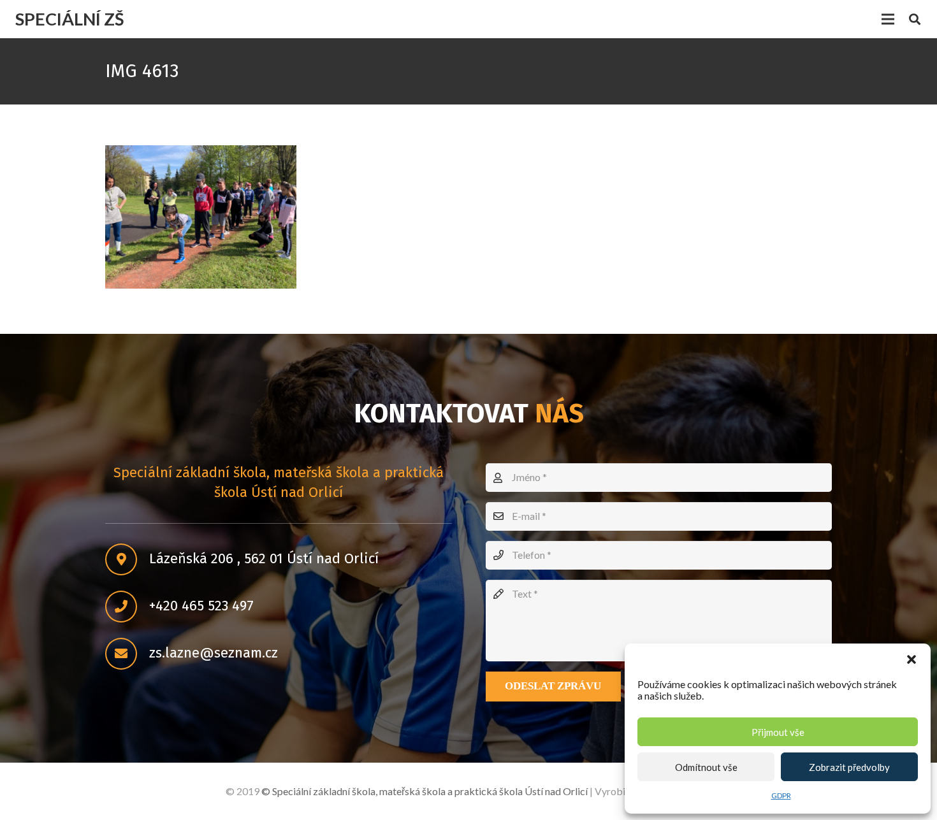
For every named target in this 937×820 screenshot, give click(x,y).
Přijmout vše (778, 732)
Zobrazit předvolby (849, 767)
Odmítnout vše (706, 767)
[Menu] (888, 19)
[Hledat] (914, 19)
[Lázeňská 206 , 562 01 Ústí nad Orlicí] (127, 559)
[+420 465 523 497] (127, 606)
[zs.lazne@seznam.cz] (127, 654)
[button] (911, 659)
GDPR (781, 795)
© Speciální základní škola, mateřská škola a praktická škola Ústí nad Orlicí (424, 791)
